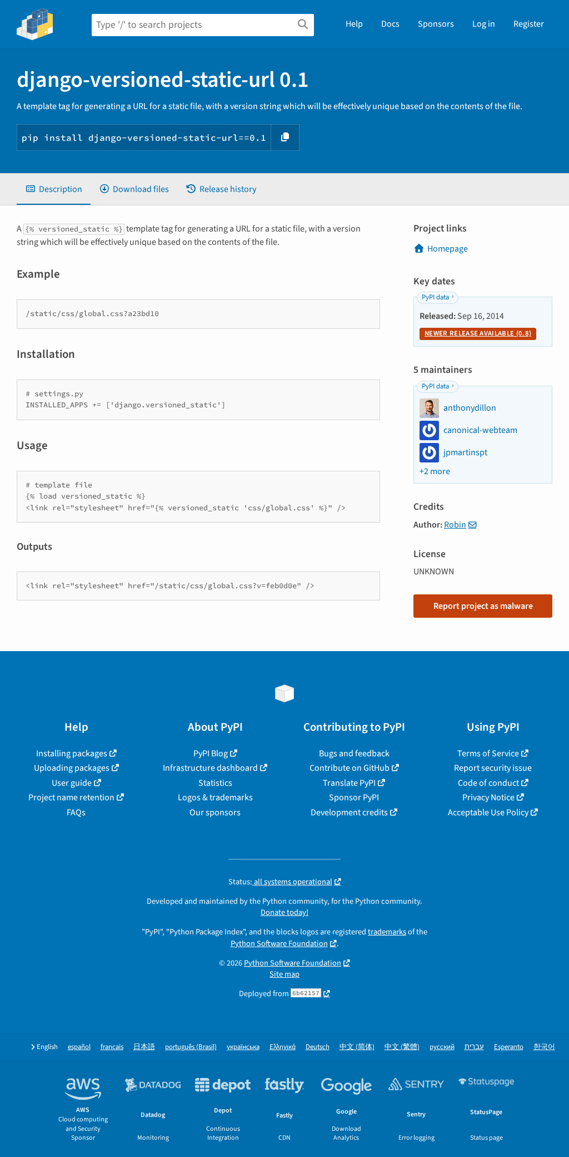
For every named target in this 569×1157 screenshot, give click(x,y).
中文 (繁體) (402, 1047)
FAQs (76, 812)
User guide (72, 783)
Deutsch (318, 1047)
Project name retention (71, 797)
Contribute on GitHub (350, 768)
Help (354, 24)
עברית (474, 1047)
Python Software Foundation (279, 943)
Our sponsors (215, 812)
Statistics (215, 783)
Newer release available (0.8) (478, 333)
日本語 (144, 1047)
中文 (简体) (357, 1047)
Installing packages (71, 753)
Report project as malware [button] (483, 606)
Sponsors (436, 24)
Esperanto (508, 1047)
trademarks (387, 932)
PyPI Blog (210, 753)
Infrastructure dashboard (210, 768)
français (112, 1047)
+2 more (435, 471)
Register (528, 24)
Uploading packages (71, 768)
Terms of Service (488, 753)
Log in (483, 24)
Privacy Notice (488, 797)
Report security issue (493, 768)
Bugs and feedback (354, 753)
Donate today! (284, 912)
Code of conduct (488, 783)
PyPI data (435, 297)
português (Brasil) (191, 1047)
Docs (390, 24)
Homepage (447, 249)
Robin (455, 525)
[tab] (54, 189)
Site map (284, 974)
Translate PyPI (349, 783)
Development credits (349, 812)
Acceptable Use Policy (488, 812)
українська (243, 1047)
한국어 (544, 1047)
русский (442, 1047)
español (79, 1047)
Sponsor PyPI (354, 797)
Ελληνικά (282, 1047)
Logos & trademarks (215, 797)
